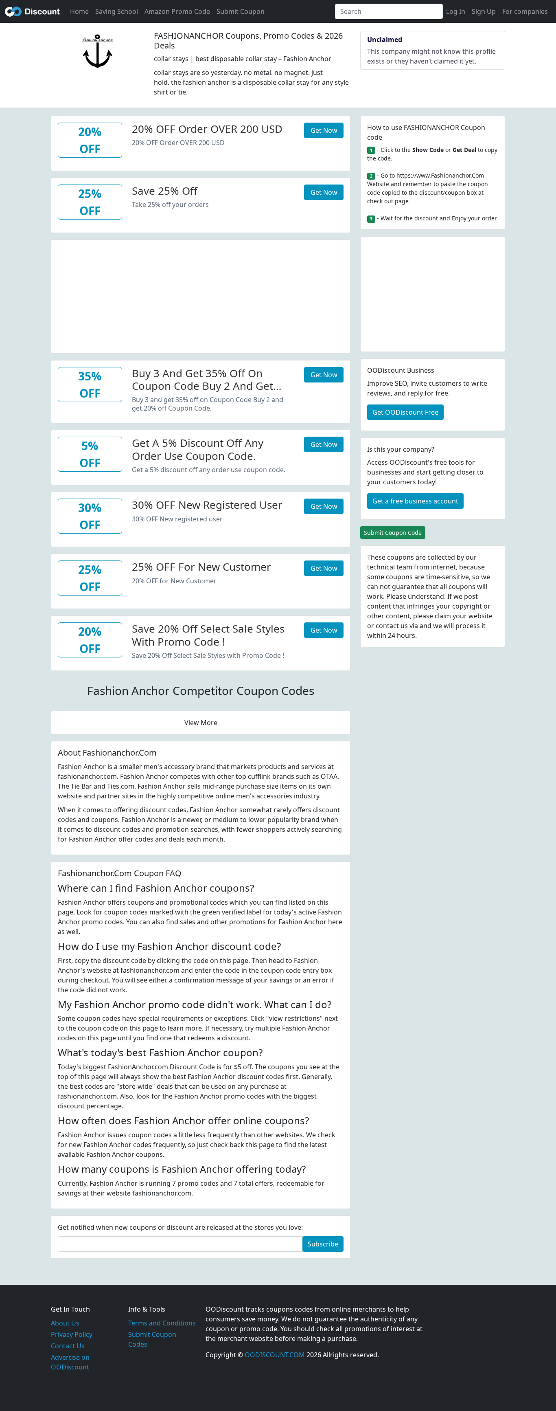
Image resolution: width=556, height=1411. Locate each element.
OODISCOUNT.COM (275, 1354)
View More (200, 722)
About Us (65, 1323)
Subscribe (323, 1244)
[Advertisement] (201, 297)
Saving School (116, 11)
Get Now (324, 130)
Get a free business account (415, 501)
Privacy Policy (71, 1334)
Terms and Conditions (162, 1323)
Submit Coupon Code (393, 532)
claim (443, 615)
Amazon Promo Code (177, 11)
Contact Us (68, 1345)
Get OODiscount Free (405, 412)
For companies (525, 11)
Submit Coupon (241, 11)
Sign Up (484, 11)
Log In (455, 11)
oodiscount (32, 11)
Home (79, 11)
